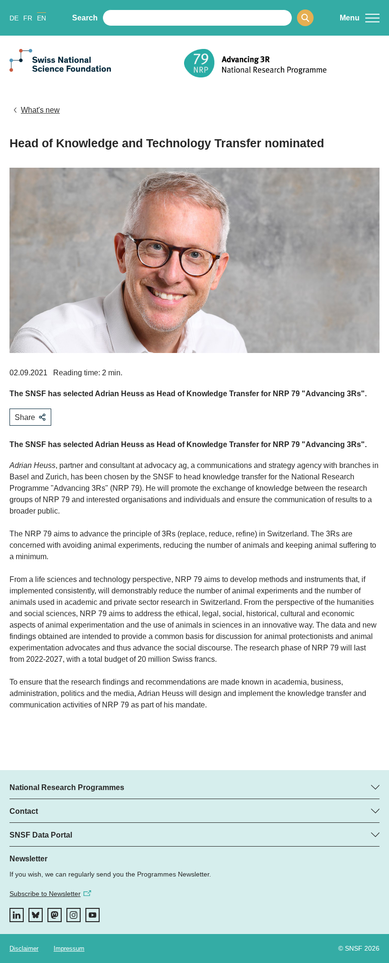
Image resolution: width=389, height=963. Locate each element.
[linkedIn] (16, 915)
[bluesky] (35, 915)
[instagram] (73, 915)
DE (14, 18)
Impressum (69, 948)
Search (85, 18)
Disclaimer (23, 948)
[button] (360, 18)
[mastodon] (54, 915)
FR (27, 18)
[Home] (282, 63)
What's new (40, 110)
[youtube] (92, 915)
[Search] (305, 18)
